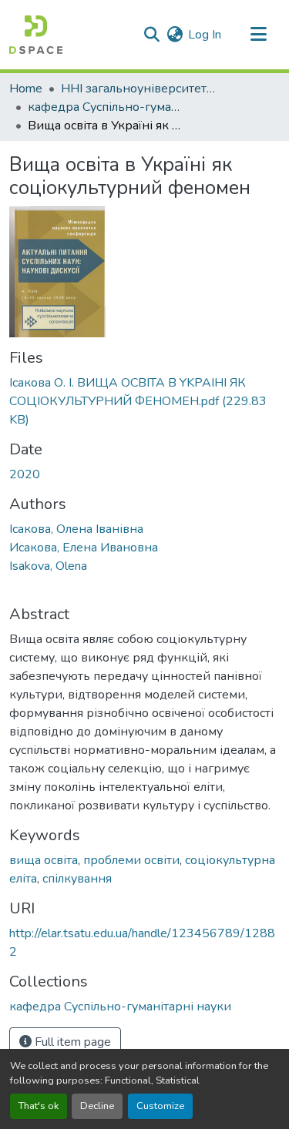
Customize (160, 1106)
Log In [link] (204, 34)
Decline (97, 1106)
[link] (144, 401)
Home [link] (25, 88)
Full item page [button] (71, 1042)
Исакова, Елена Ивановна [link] (83, 547)
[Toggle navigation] (258, 34)
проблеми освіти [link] (131, 860)
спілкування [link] (77, 878)
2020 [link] (24, 474)
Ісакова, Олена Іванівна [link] (76, 529)
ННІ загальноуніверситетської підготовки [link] (138, 88)
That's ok (38, 1106)
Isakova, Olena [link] (48, 566)
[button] (35, 34)
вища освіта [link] (43, 860)
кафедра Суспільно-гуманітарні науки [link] (105, 107)
